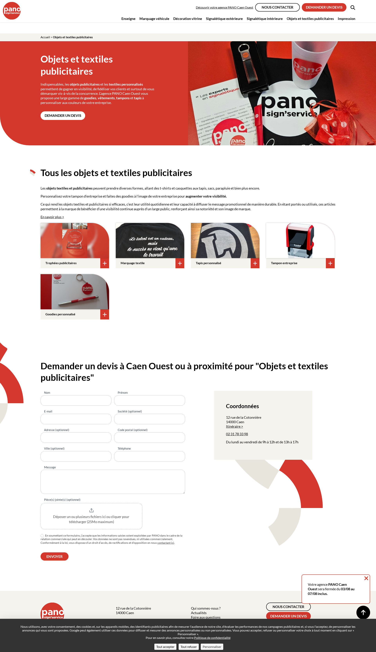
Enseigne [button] (128, 18)
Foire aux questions (206, 617)
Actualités (199, 613)
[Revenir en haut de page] (363, 612)
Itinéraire (233, 426)
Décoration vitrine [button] (187, 18)
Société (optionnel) (130, 411)
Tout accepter (165, 646)
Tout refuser (189, 646)
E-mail (48, 411)
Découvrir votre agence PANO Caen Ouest (224, 7)
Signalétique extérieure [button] (224, 18)
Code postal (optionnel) (133, 430)
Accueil (45, 37)
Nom (47, 392)
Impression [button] (346, 18)
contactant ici (165, 542)
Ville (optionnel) (54, 448)
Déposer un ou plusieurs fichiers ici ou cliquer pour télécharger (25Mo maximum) (91, 519)
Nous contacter (277, 7)
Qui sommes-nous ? (206, 608)
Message (50, 467)
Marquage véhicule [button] (154, 18)
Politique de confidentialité (212, 637)
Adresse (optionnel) (56, 430)
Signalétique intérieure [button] (265, 18)
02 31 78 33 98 (237, 434)
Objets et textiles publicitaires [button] (310, 18)
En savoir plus (51, 217)
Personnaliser (212, 646)
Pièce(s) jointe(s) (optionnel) (62, 499)
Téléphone (124, 448)
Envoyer (54, 556)
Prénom (123, 392)
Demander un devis (324, 7)
